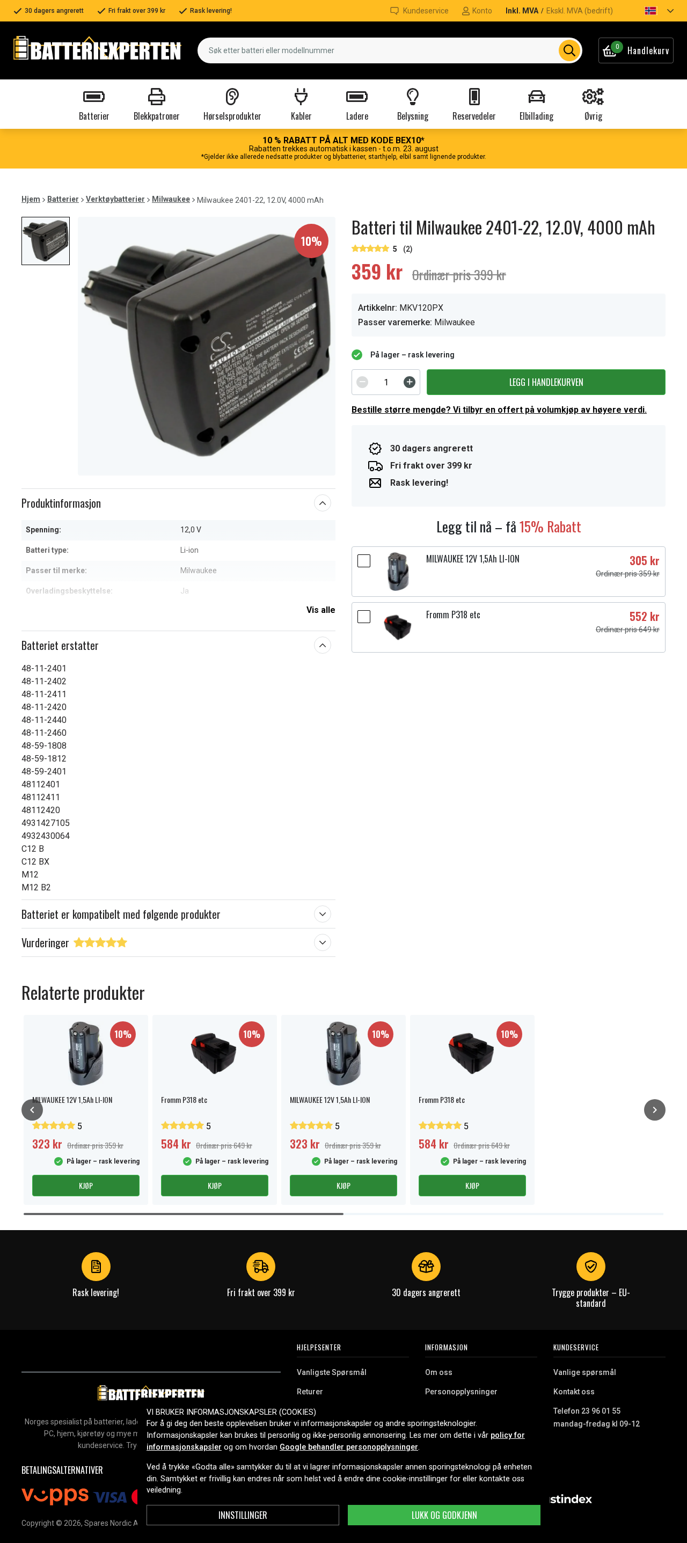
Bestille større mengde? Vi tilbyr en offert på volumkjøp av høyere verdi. (499, 410)
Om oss (438, 1372)
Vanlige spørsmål (584, 1372)
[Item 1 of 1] (206, 346)
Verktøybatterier (115, 199)
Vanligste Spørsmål (332, 1372)
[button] (650, 10)
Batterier (63, 199)
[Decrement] (362, 382)
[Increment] (409, 382)
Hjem (30, 199)
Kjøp (86, 1185)
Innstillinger (242, 1515)
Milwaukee (171, 199)
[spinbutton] (385, 382)
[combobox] (390, 50)
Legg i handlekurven (546, 382)
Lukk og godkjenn (444, 1515)
